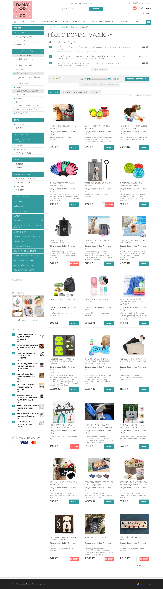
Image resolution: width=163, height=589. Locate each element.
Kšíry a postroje (23, 73)
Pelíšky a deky (22, 94)
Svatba (17, 216)
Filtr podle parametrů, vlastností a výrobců (98, 85)
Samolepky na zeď (24, 37)
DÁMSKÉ (19, 164)
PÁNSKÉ (19, 168)
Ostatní (19, 128)
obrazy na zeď (22, 41)
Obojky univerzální (25, 65)
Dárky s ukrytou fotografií (21, 140)
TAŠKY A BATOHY (20, 206)
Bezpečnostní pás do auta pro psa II (89, 63)
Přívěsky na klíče (23, 153)
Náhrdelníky (21, 149)
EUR (149, 13)
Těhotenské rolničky (25, 179)
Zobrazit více (98, 69)
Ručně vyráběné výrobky (25, 246)
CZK (145, 13)
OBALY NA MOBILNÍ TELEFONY (26, 251)
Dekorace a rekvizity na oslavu (28, 237)
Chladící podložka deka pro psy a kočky (91, 56)
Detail (74, 148)
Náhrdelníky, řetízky (25, 182)
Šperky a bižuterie (48, 22)
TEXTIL (16, 120)
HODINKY (17, 160)
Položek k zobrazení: (137, 79)
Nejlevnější (54, 92)
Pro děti (18, 28)
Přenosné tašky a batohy (27, 106)
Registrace (146, 3)
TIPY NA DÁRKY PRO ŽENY (74, 22)
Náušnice (20, 186)
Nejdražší (66, 92)
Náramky (20, 145)
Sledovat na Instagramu (30, 320)
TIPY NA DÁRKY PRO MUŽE (102, 22)
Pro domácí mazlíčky (129, 22)
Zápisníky (18, 201)
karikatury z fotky (22, 135)
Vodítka (21, 69)
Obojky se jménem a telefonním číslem (30, 60)
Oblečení (20, 124)
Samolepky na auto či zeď (27, 109)
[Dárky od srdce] (22, 10)
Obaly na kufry (20, 211)
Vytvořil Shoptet (145, 584)
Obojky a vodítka (23, 55)
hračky (19, 87)
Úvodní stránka (15, 22)
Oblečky (19, 102)
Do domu (18, 221)
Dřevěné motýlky (21, 241)
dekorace (20, 44)
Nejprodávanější (80, 92)
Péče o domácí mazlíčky (27, 91)
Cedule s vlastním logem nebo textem (28, 226)
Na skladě (56, 78)
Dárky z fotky (27, 22)
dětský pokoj (20, 33)
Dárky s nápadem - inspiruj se (27, 256)
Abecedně (96, 92)
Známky (19, 98)
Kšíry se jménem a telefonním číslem (29, 78)
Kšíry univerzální (24, 83)
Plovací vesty (22, 113)
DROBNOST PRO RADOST (24, 270)
